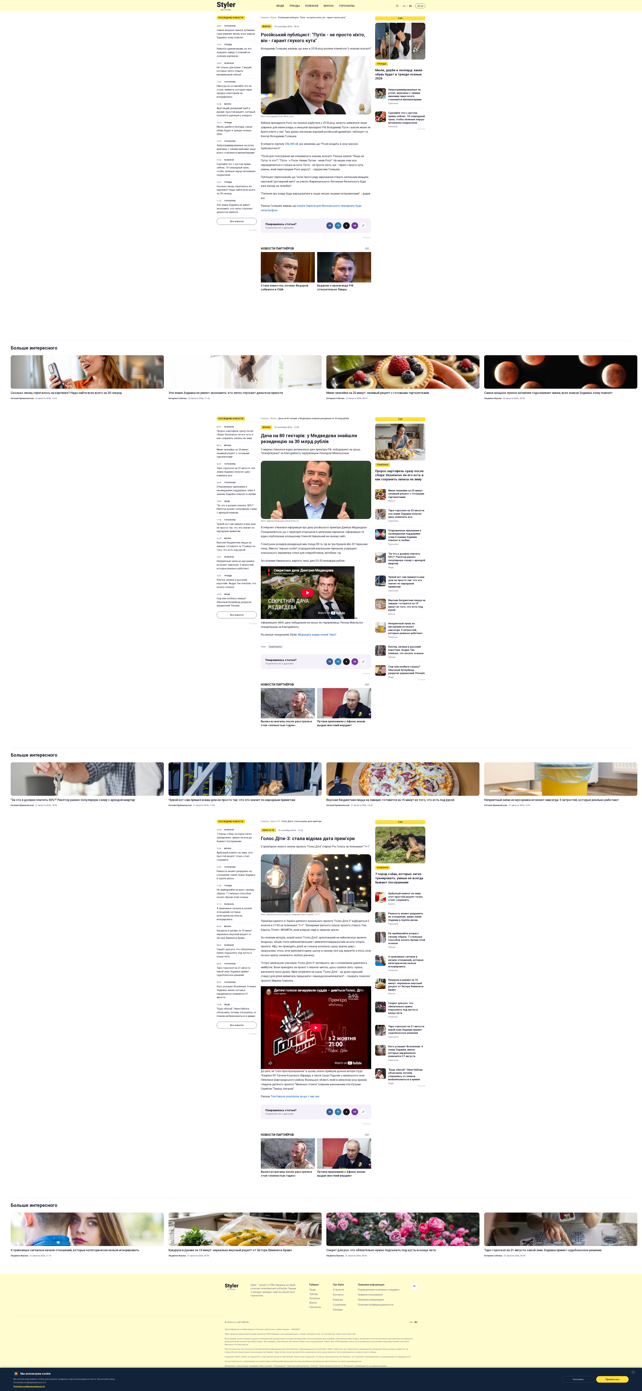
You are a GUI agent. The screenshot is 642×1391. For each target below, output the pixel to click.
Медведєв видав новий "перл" (317, 634)
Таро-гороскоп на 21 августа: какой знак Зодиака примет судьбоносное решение (234, 971)
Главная (265, 17)
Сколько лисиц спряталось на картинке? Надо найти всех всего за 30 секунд (236, 190)
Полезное (311, 5)
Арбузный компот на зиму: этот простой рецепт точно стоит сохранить (235, 856)
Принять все (612, 1379)
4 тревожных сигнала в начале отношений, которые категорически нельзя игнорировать (234, 914)
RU (410, 6)
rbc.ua (420, 6)
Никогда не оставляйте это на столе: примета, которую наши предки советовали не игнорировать (234, 91)
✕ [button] (633, 1372)
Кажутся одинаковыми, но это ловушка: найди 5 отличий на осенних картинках (234, 52)
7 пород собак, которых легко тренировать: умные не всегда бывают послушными (234, 837)
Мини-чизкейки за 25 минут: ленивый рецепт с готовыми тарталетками (377, 393)
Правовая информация (371, 1299)
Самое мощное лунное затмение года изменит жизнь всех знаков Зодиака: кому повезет (236, 34)
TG (338, 225)
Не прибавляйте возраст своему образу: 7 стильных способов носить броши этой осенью (235, 893)
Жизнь (273, 17)
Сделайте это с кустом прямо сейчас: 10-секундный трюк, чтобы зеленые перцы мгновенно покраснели (236, 169)
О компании (339, 1304)
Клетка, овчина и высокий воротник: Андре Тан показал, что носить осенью (236, 583)
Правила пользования (370, 1294)
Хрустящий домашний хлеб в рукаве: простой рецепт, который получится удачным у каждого (236, 112)
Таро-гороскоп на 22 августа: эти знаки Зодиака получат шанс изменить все (236, 472)
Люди (280, 5)
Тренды (294, 5)
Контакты (338, 1294)
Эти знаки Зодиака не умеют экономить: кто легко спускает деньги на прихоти (235, 208)
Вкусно (329, 5)
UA (404, 6)
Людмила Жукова (493, 398)
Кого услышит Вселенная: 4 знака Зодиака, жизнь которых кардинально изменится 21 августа (236, 992)
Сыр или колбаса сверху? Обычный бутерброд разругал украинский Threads (234, 602)
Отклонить (578, 1379)
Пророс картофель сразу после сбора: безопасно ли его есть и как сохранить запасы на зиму (235, 434)
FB (330, 225)
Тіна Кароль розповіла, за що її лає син (295, 1096)
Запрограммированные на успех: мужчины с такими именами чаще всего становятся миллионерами (236, 149)
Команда (338, 1299)
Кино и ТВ (275, 821)
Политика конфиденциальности (375, 1304)
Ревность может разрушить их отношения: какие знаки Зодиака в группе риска (236, 875)
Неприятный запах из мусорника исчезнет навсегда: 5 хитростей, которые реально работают (235, 565)
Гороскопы (347, 5)
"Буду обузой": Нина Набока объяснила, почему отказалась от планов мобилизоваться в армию (236, 1012)
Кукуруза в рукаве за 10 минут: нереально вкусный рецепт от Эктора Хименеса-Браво (234, 934)
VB (354, 225)
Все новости (236, 221)
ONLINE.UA (291, 144)
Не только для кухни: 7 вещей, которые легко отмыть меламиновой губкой (234, 71)
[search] (397, 6)
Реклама (338, 1309)
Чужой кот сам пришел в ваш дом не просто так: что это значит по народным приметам (236, 527)
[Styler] (226, 6)
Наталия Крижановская (22, 398)
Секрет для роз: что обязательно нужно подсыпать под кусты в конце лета (236, 953)
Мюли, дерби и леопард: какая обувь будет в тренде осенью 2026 (234, 130)
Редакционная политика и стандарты (378, 1289)
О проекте (338, 1289)
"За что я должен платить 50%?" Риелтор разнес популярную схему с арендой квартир (237, 509)
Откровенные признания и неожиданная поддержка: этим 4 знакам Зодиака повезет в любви (236, 490)
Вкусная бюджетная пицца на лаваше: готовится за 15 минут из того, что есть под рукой (236, 546)
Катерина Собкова (178, 398)
